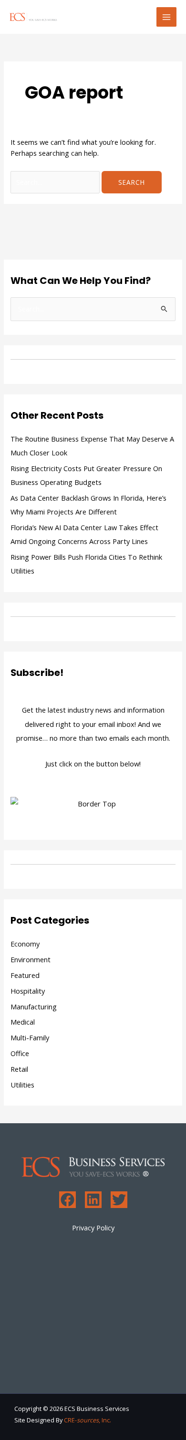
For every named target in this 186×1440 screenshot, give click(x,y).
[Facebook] (67, 1199)
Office (19, 1053)
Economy (25, 943)
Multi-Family (29, 1037)
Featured (25, 975)
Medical (22, 1022)
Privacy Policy (93, 1227)
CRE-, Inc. (87, 1420)
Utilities (22, 1084)
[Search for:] (56, 182)
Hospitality (27, 991)
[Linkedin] (93, 1199)
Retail (19, 1069)
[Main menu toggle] (166, 17)
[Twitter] (119, 1199)
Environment (30, 959)
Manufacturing (33, 1006)
